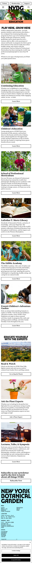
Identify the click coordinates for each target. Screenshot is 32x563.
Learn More (16, 101)
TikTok (3, 536)
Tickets (4, 3)
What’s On (4, 508)
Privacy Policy (6, 524)
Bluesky (3, 534)
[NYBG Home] (16, 8)
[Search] (28, 7)
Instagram (4, 531)
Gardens (3, 510)
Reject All (16, 555)
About (18, 508)
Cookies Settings (16, 550)
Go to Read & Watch (16, 374)
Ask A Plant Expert (16, 417)
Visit (3, 507)
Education (20, 507)
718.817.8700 (9, 522)
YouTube (3, 535)
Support (27, 3)
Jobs (2, 527)
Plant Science (5, 511)
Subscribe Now (16, 481)
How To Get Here (6, 518)
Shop (18, 510)
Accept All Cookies (16, 559)
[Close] (30, 542)
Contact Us (4, 523)
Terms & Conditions (7, 526)
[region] (16, 551)
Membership (15, 3)
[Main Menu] (3, 7)
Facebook (4, 532)
